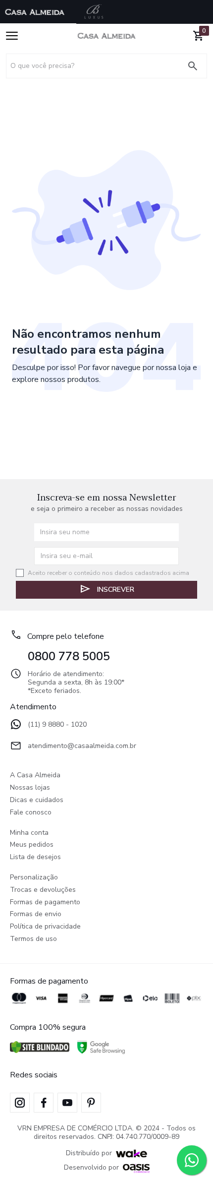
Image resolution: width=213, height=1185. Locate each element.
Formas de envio (35, 914)
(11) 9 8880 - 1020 (57, 725)
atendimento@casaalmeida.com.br (82, 746)
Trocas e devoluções (43, 890)
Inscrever (115, 589)
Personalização (34, 877)
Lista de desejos (35, 857)
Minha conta (29, 833)
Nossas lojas (30, 788)
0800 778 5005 (69, 656)
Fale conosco (31, 813)
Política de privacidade (45, 927)
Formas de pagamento (45, 902)
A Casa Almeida (35, 775)
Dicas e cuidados (36, 800)
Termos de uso (33, 939)
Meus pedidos (31, 845)
